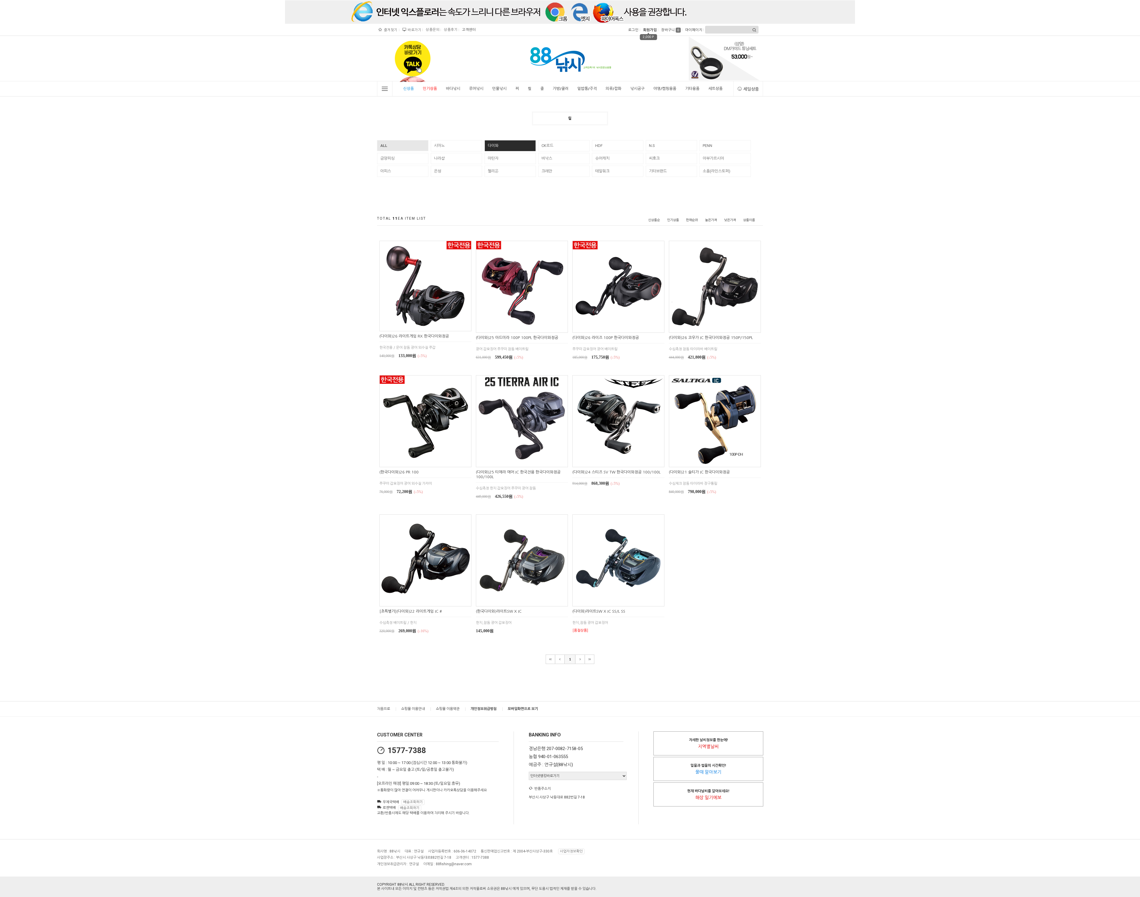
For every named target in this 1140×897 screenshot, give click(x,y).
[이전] (560, 659)
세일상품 (751, 89)
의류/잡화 (613, 88)
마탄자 (493, 158)
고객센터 (468, 30)
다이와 (493, 145)
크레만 (547, 171)
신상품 (408, 88)
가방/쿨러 (561, 88)
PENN (707, 145)
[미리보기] (418, 326)
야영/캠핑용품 (664, 88)
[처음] (550, 659)
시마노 (439, 145)
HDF (599, 145)
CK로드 (547, 145)
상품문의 (432, 30)
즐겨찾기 (390, 30)
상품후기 (450, 30)
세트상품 (715, 88)
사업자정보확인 (571, 851)
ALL (383, 145)
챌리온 (493, 171)
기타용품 (692, 88)
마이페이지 (693, 30)
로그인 (632, 30)
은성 (437, 171)
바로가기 (414, 30)
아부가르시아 (713, 158)
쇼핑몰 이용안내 (413, 709)
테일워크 (602, 171)
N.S (652, 145)
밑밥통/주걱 (587, 88)
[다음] (580, 659)
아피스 (385, 171)
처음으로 (383, 709)
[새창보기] (432, 326)
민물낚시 (499, 88)
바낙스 (547, 158)
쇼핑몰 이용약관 (448, 709)
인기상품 (430, 88)
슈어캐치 (602, 158)
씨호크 (654, 158)
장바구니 (670, 30)
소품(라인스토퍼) (716, 171)
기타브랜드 (658, 171)
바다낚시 (453, 88)
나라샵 (439, 158)
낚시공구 (637, 88)
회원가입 (649, 30)
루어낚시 (476, 88)
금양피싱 (387, 158)
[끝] (589, 659)
